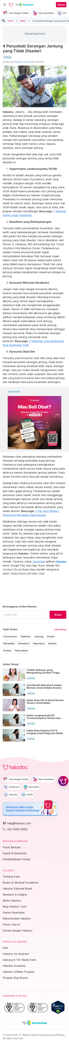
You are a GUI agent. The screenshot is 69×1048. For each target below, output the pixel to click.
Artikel (23, 20)
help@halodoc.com (17, 823)
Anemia (52, 643)
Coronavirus (10, 636)
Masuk (61, 4)
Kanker (7, 650)
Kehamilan (9, 643)
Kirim (58, 614)
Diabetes (26, 636)
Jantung (7, 57)
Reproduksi (21, 650)
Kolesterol (23, 643)
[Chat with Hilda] (63, 781)
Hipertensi (39, 643)
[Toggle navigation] (5, 4)
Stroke (50, 636)
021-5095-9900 (15, 829)
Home (10, 20)
